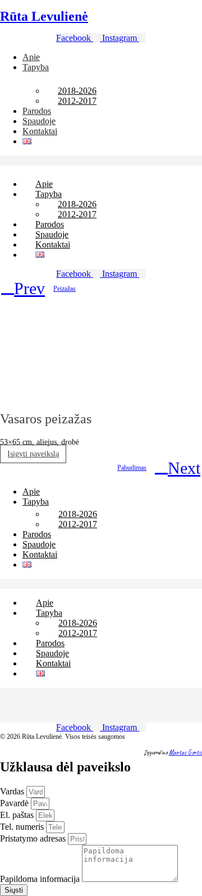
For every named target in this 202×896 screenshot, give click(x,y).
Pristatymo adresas (34, 838)
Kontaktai (39, 131)
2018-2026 (77, 90)
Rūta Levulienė (44, 16)
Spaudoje (39, 121)
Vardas (13, 791)
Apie (31, 57)
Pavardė (15, 803)
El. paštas (18, 815)
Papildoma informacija (41, 879)
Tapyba (35, 67)
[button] (101, 161)
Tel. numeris (23, 826)
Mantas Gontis (185, 752)
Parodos (36, 111)
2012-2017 (77, 101)
